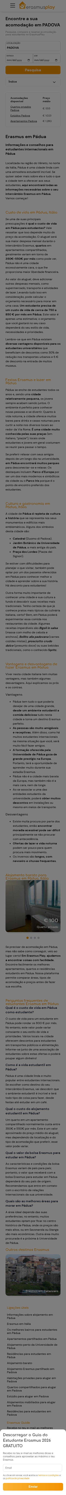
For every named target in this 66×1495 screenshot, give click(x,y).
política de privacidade (18, 1478)
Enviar (33, 1486)
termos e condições (48, 1475)
